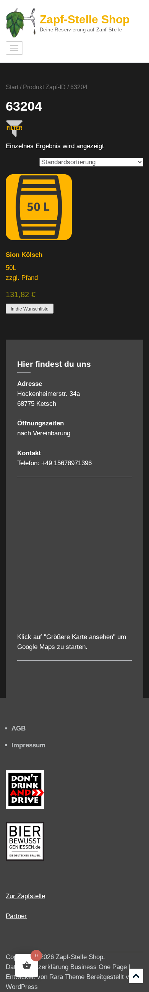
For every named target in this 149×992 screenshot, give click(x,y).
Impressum (28, 745)
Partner (16, 916)
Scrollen (136, 976)
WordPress (22, 986)
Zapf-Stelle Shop (85, 19)
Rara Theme (66, 977)
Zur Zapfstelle (25, 896)
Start (12, 87)
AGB (18, 728)
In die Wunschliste (30, 309)
